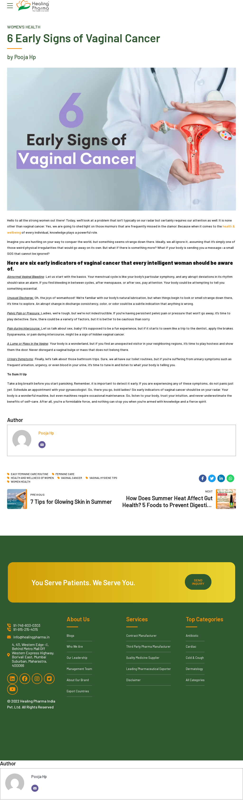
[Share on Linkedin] (221, 478)
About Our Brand (78, 680)
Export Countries (78, 691)
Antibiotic (192, 635)
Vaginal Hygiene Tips (103, 477)
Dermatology (194, 669)
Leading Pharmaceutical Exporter (148, 669)
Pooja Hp (46, 432)
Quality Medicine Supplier (142, 658)
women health (20, 481)
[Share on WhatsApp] (230, 478)
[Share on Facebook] (202, 478)
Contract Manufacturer (141, 635)
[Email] (42, 444)
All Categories (195, 680)
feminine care (65, 474)
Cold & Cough (195, 658)
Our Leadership (77, 658)
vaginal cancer (71, 477)
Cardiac (191, 646)
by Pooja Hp (21, 56)
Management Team (79, 669)
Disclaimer (133, 680)
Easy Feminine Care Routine (29, 474)
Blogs (70, 635)
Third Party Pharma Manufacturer (148, 646)
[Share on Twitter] (212, 478)
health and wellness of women (32, 477)
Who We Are (75, 646)
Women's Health (23, 26)
